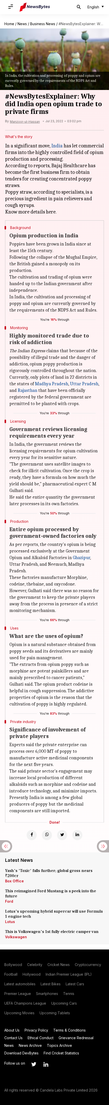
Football (10, 974)
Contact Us (13, 1038)
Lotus (10, 921)
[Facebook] (32, 835)
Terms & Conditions (69, 1030)
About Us (12, 1030)
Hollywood (32, 974)
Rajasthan (27, 390)
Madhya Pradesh (51, 384)
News (22, 24)
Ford (9, 901)
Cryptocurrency (88, 964)
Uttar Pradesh (84, 384)
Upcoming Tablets (55, 1013)
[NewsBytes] (35, 7)
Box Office (14, 881)
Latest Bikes (51, 984)
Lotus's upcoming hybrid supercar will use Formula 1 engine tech (54, 914)
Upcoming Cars (64, 1003)
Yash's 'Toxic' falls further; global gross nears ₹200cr (49, 873)
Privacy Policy (36, 1030)
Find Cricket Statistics (61, 1053)
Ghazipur (81, 557)
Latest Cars (75, 984)
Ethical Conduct (40, 1038)
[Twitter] (62, 835)
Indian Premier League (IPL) (69, 974)
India (57, 146)
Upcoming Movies (19, 1013)
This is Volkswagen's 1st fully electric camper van (52, 931)
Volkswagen (16, 937)
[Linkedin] (77, 835)
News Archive (30, 1045)
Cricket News (58, 964)
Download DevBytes (21, 1053)
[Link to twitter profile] (34, 1064)
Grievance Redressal (76, 1038)
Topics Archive (59, 1045)
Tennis (68, 993)
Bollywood (13, 964)
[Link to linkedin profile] (46, 1064)
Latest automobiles (19, 984)
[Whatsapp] (47, 835)
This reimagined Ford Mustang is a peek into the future (50, 893)
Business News (42, 24)
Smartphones (47, 993)
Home (9, 24)
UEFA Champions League (25, 1003)
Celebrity (34, 964)
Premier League (17, 993)
